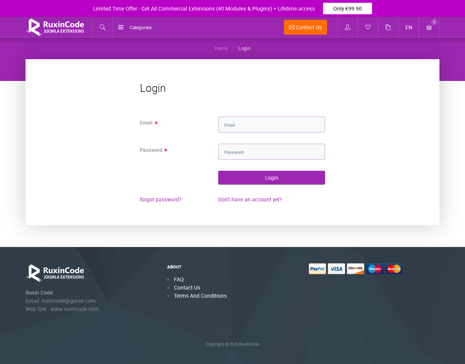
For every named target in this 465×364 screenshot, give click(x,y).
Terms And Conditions (200, 295)
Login (271, 177)
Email (147, 122)
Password (151, 149)
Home (221, 48)
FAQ (179, 279)
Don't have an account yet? (250, 199)
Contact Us (308, 27)
